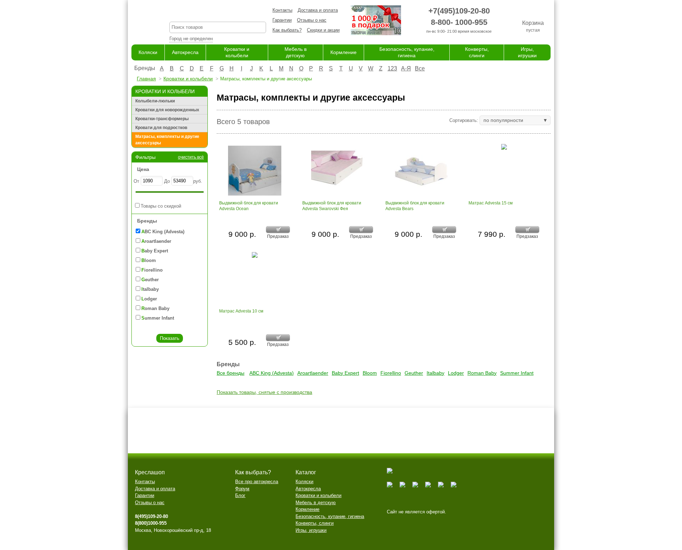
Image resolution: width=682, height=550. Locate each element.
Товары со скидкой (161, 206)
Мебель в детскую (316, 502)
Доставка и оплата (318, 10)
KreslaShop (217, 12)
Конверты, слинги (315, 523)
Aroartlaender (312, 373)
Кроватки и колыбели (188, 78)
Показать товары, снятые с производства (264, 392)
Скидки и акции (323, 30)
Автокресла (185, 52)
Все (420, 68)
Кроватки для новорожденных (167, 109)
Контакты (282, 10)
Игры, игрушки (311, 530)
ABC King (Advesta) (271, 373)
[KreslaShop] (141, 21)
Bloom (370, 373)
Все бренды (230, 373)
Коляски (148, 52)
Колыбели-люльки (155, 100)
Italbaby (435, 373)
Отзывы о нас (311, 20)
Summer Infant (517, 373)
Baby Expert (345, 373)
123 (392, 68)
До (167, 181)
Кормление (343, 52)
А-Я (406, 68)
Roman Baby (482, 373)
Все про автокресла (256, 481)
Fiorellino (390, 373)
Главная (146, 78)
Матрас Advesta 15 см (491, 203)
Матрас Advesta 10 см (241, 311)
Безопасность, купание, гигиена (330, 516)
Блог (240, 495)
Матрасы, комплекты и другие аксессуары (167, 139)
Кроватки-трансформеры (162, 118)
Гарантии (282, 20)
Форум (242, 488)
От (136, 181)
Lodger (456, 373)
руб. (197, 181)
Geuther (414, 373)
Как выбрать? (287, 30)
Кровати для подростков (161, 127)
